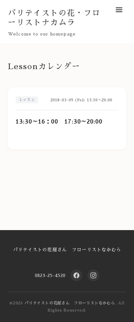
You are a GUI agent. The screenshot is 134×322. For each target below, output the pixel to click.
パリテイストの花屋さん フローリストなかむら (67, 249)
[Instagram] (93, 275)
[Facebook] (76, 275)
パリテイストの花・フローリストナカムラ (54, 17)
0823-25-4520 (50, 275)
